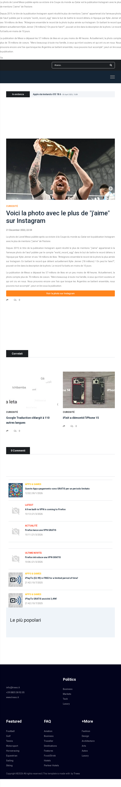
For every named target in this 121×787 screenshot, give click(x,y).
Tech (65, 699)
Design (85, 736)
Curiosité (12, 206)
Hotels (47, 760)
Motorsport (12, 746)
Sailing (9, 760)
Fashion (86, 731)
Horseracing (12, 751)
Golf (8, 736)
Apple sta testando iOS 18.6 (55, 94)
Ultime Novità (33, 553)
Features (48, 751)
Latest (29, 505)
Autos (85, 751)
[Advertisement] (60, 328)
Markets (67, 694)
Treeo (77, 773)
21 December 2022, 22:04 (19, 230)
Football (10, 731)
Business (67, 689)
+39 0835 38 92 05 (15, 692)
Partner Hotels (51, 765)
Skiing (9, 765)
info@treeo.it (13, 687)
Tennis (9, 741)
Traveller (48, 741)
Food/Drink (50, 755)
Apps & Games (33, 484)
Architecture (88, 741)
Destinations (50, 746)
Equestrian (11, 755)
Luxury (66, 704)
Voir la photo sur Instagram (60, 293)
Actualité (31, 526)
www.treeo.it (12, 697)
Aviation (48, 731)
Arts (84, 746)
